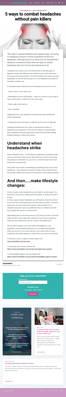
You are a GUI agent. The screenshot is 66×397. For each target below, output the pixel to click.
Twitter (55, 390)
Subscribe (33, 294)
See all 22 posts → (17, 352)
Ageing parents (50, 2)
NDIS (43, 2)
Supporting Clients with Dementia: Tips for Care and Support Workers (17, 328)
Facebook (49, 390)
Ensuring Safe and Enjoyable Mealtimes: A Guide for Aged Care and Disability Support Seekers (17, 345)
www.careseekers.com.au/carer (18, 241)
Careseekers (7, 263)
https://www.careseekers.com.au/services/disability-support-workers (32, 257)
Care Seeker (28, 290)
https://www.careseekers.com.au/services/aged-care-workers (29, 249)
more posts (9, 265)
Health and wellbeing (39, 10)
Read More (59, 264)
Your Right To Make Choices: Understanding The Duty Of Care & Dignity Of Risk (17, 336)
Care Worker (39, 290)
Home (30, 2)
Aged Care (37, 2)
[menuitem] (30, 3)
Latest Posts (42, 390)
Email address (23, 279)
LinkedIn (61, 390)
